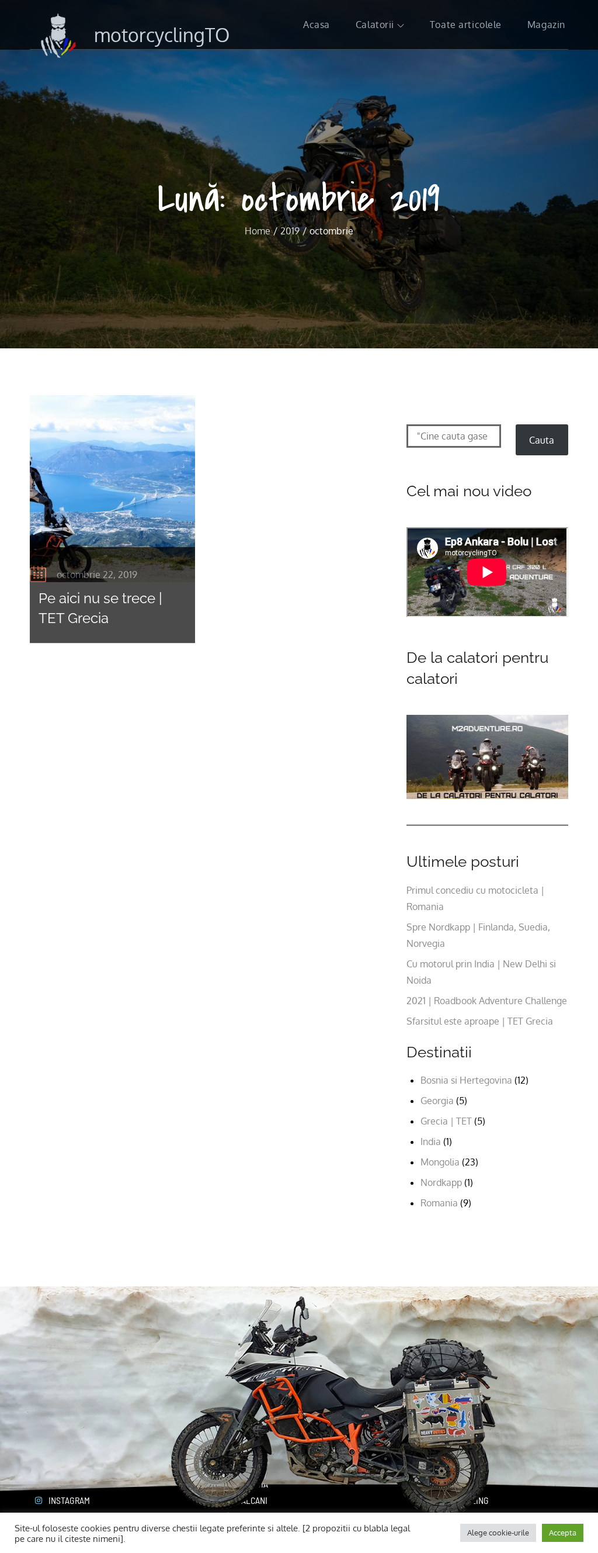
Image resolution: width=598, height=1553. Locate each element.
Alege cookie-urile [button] (498, 1532)
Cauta (541, 440)
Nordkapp (441, 1182)
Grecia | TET (446, 1121)
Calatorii (375, 24)
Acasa (316, 24)
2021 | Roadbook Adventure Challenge (486, 1000)
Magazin (546, 24)
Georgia (437, 1100)
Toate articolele (466, 24)
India (430, 1141)
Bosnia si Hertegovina (466, 1080)
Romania (439, 1203)
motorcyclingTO (162, 35)
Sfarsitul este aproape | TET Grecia (479, 1021)
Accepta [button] (562, 1532)
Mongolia (440, 1162)
